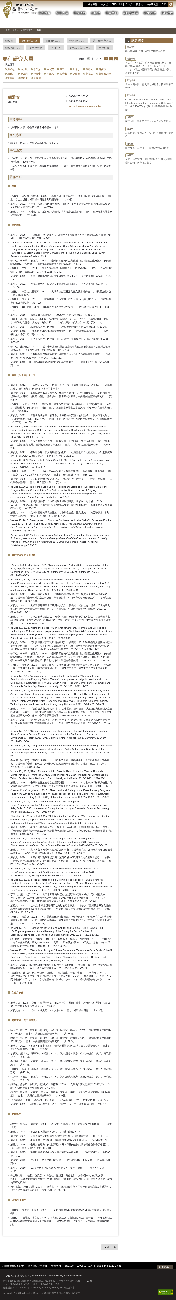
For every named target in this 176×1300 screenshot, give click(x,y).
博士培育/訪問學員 (80, 47)
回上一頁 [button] (111, 1247)
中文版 (104, 4)
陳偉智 (76, 73)
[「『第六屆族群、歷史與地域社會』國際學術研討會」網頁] (170, 23)
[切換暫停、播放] (152, 23)
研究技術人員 (13, 47)
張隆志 (76, 69)
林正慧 (50, 73)
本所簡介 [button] (44, 13)
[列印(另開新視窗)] (88, 58)
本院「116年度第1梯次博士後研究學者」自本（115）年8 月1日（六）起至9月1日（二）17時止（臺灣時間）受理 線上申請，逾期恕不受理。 (148, 65)
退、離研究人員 (102, 40)
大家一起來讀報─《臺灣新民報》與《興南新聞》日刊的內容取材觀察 (149, 159)
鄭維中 (37, 73)
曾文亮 (24, 73)
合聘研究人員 (77, 40)
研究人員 (16, 30)
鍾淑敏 (11, 69)
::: (85, 4)
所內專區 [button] (167, 13)
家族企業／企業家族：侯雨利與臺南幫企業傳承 (149, 133)
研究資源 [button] (150, 13)
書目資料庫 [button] (130, 13)
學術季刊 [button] (111, 13)
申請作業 (104, 47)
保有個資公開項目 (37, 1265)
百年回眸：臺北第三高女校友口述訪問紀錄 (148, 119)
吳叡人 (89, 69)
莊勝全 (63, 73)
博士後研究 (35, 47)
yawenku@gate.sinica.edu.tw (85, 106)
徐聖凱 (11, 78)
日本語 (128, 4)
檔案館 (139, 4)
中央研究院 (152, 4)
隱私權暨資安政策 (14, 1265)
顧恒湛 (89, 73)
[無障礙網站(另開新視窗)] (165, 1292)
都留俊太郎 (104, 73)
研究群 (9, 40)
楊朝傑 (24, 78)
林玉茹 (50, 69)
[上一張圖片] (158, 23)
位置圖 (88, 1280)
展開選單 (164, 1267)
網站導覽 (92, 4)
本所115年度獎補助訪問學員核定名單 (145, 49)
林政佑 (37, 78)
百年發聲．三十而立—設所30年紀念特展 (147, 146)
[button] (170, 4)
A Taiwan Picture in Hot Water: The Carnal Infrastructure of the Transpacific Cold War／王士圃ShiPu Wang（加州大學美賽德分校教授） (149, 102)
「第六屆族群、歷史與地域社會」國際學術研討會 (149, 84)
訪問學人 (56, 47)
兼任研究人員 (53, 40)
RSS (164, 4)
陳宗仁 (63, 69)
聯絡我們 (56, 1265)
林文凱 (24, 69)
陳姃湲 (102, 69)
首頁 (8, 30)
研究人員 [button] (62, 13)
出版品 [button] (95, 13)
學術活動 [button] (79, 13)
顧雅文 (11, 73)
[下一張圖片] (164, 23)
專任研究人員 (28, 30)
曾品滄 (37, 69)
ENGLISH (117, 4)
